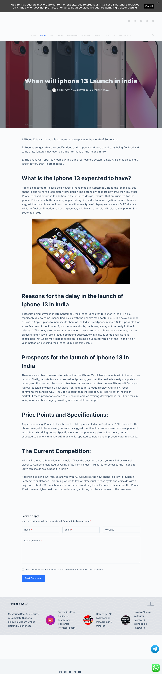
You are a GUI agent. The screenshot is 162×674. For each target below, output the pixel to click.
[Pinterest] (147, 21)
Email (68, 529)
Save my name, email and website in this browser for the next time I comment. (64, 569)
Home (33, 35)
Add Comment (33, 540)
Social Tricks (56, 35)
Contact (98, 35)
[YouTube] (153, 21)
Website (109, 529)
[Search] (153, 35)
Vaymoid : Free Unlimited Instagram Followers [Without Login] (67, 620)
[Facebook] (129, 21)
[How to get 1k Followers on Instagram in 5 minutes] (88, 620)
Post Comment (33, 578)
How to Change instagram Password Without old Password (142, 620)
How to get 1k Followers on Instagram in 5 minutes (104, 619)
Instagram (72, 35)
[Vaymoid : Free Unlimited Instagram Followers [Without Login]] (50, 620)
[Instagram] (141, 21)
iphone (98, 90)
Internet (85, 35)
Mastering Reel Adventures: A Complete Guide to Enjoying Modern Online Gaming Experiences (24, 619)
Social (43, 35)
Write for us (125, 35)
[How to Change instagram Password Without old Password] (126, 620)
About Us (110, 35)
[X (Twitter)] (135, 21)
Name (28, 529)
